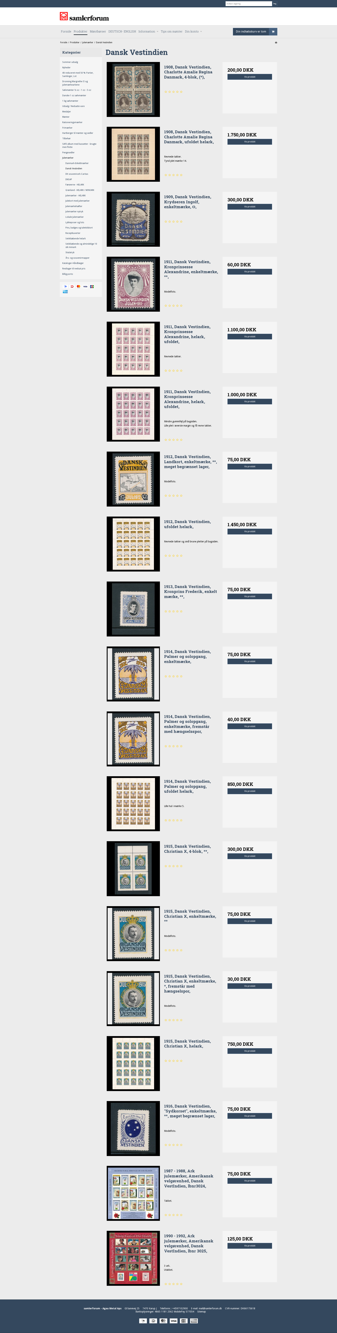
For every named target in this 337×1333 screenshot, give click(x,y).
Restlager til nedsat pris (73, 268)
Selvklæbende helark (75, 238)
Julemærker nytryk (74, 211)
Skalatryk (69, 252)
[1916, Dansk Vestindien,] (133, 1128)
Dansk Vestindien (73, 168)
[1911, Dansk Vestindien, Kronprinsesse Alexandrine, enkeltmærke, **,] (133, 284)
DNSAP (68, 179)
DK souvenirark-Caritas (76, 174)
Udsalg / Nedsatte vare (73, 106)
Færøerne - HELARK (74, 184)
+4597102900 (180, 1308)
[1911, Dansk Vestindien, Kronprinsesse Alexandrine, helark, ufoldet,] (133, 349)
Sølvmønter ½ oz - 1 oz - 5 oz (76, 90)
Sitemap (201, 1311)
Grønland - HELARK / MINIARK (79, 190)
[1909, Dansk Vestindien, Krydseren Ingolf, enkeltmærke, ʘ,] (133, 219)
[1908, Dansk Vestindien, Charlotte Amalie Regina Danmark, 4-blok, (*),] (133, 89)
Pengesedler (68, 152)
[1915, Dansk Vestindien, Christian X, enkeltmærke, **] (133, 933)
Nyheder (66, 67)
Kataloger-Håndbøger (73, 263)
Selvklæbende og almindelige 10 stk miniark (81, 245)
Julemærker (68, 158)
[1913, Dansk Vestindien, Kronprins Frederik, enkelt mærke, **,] (133, 609)
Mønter (66, 117)
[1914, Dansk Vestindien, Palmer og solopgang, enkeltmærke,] (133, 673)
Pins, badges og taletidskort (79, 227)
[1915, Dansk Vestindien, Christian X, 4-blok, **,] (133, 868)
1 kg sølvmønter (70, 101)
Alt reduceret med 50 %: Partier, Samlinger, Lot (78, 74)
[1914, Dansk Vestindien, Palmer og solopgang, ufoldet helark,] (133, 803)
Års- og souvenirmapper (77, 258)
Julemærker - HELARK (75, 195)
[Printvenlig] (276, 42)
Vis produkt (249, 77)
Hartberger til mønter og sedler (77, 133)
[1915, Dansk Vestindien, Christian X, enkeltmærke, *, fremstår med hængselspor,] (133, 998)
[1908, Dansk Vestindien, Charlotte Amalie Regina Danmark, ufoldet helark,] (133, 154)
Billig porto (67, 274)
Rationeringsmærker (72, 122)
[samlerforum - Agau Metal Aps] (168, 16)
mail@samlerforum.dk (210, 1308)
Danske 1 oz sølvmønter (74, 95)
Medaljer (66, 111)
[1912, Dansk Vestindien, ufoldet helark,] (133, 544)
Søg (274, 3)
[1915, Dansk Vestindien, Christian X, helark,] (133, 1063)
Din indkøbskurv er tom (251, 31)
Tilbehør (66, 138)
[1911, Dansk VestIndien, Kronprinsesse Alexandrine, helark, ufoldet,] (133, 414)
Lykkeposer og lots (74, 222)
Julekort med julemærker (77, 201)
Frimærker (67, 128)
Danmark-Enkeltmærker (77, 163)
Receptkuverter (72, 233)
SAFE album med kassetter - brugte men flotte (79, 145)
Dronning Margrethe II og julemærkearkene (75, 83)
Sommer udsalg (70, 62)
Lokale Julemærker (74, 217)
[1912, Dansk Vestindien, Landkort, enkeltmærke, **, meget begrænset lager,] (133, 479)
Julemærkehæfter (73, 206)
